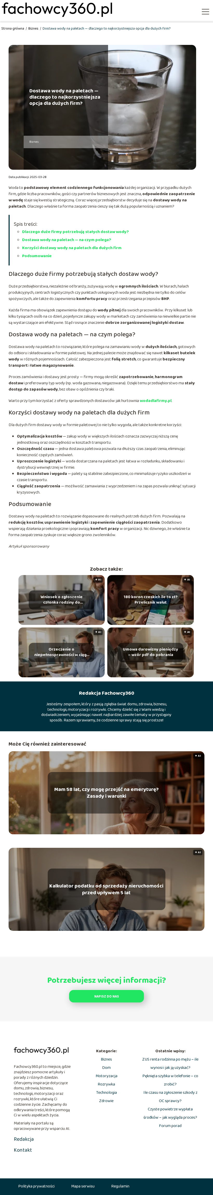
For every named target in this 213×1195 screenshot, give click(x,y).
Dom (106, 1067)
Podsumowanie (37, 256)
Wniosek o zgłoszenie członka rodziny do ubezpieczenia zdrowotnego (61, 600)
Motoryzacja (106, 1076)
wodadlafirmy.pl (155, 401)
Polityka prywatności (36, 1186)
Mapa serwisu (83, 1186)
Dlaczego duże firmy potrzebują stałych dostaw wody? (75, 232)
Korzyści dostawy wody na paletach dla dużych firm (72, 248)
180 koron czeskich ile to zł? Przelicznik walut (151, 600)
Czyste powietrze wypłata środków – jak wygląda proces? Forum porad (170, 1117)
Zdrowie (106, 1101)
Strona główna (13, 28)
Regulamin (120, 1186)
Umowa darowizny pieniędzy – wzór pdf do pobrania (150, 652)
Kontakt (23, 1150)
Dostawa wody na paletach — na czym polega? (66, 240)
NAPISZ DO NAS (106, 996)
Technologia (106, 1092)
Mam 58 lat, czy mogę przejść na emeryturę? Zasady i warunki (106, 793)
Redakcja (24, 1139)
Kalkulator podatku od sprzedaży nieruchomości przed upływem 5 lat (106, 889)
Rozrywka (106, 1084)
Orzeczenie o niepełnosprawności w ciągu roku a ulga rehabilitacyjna (61, 652)
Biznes (33, 28)
